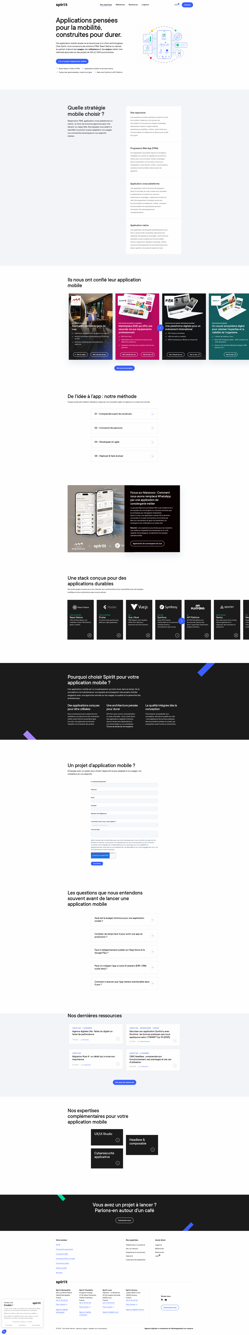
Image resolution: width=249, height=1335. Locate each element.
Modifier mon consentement (98, 1329)
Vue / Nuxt (133, 617)
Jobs (176, 5)
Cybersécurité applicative (135, 1260)
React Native (76, 617)
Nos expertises (106, 5)
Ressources (133, 5)
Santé (58, 1245)
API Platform (193, 617)
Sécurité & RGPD (145, 1028)
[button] (160, 327)
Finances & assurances (64, 1249)
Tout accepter (36, 1325)
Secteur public (61, 1268)
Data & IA (129, 1256)
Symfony (162, 617)
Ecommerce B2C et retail (65, 1259)
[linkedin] (162, 1300)
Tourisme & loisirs (62, 1263)
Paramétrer (22, 1325)
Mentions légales (81, 1329)
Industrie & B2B (62, 1254)
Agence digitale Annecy (135, 1310)
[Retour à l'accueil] (61, 5)
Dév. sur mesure (132, 1249)
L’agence (158, 1245)
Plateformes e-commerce (135, 1245)
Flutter (102, 617)
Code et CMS (76, 1028)
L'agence (145, 5)
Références (120, 5)
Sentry (219, 617)
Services (59, 1273)
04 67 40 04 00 (62, 1300)
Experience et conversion (135, 1252)
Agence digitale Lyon (111, 1312)
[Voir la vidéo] (90, 309)
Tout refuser (8, 1325)
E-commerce (87, 1028)
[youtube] (166, 1300)
